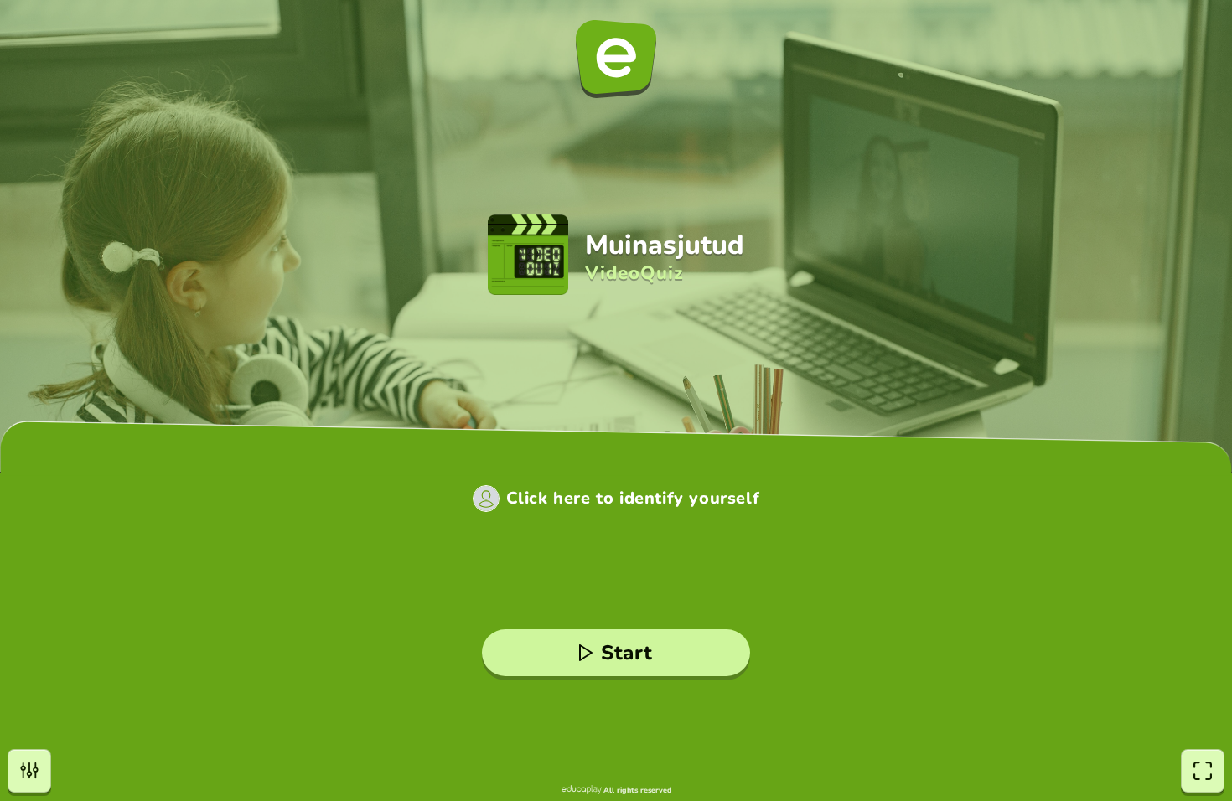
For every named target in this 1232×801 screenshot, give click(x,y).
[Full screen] (1202, 771)
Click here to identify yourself (633, 498)
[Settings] (29, 771)
